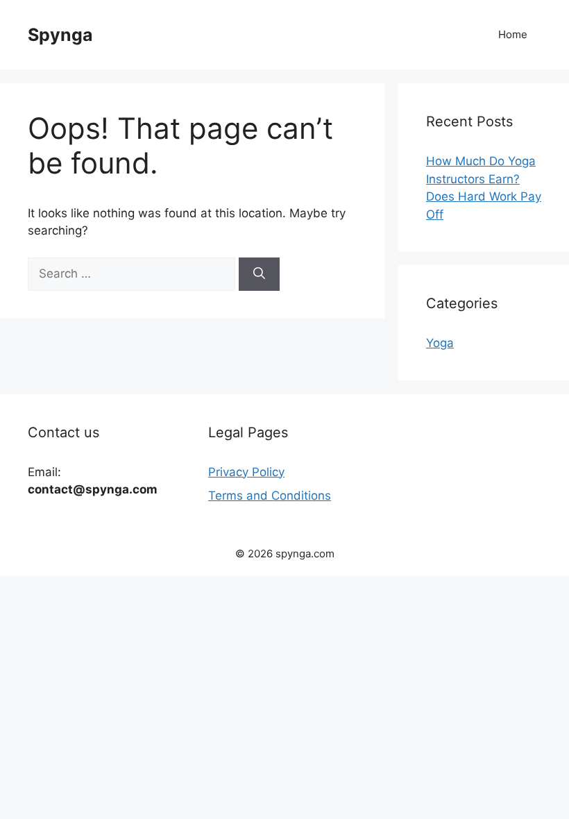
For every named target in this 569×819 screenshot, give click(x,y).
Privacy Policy (246, 472)
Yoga (440, 343)
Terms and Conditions (269, 496)
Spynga (60, 34)
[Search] (259, 274)
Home (512, 34)
